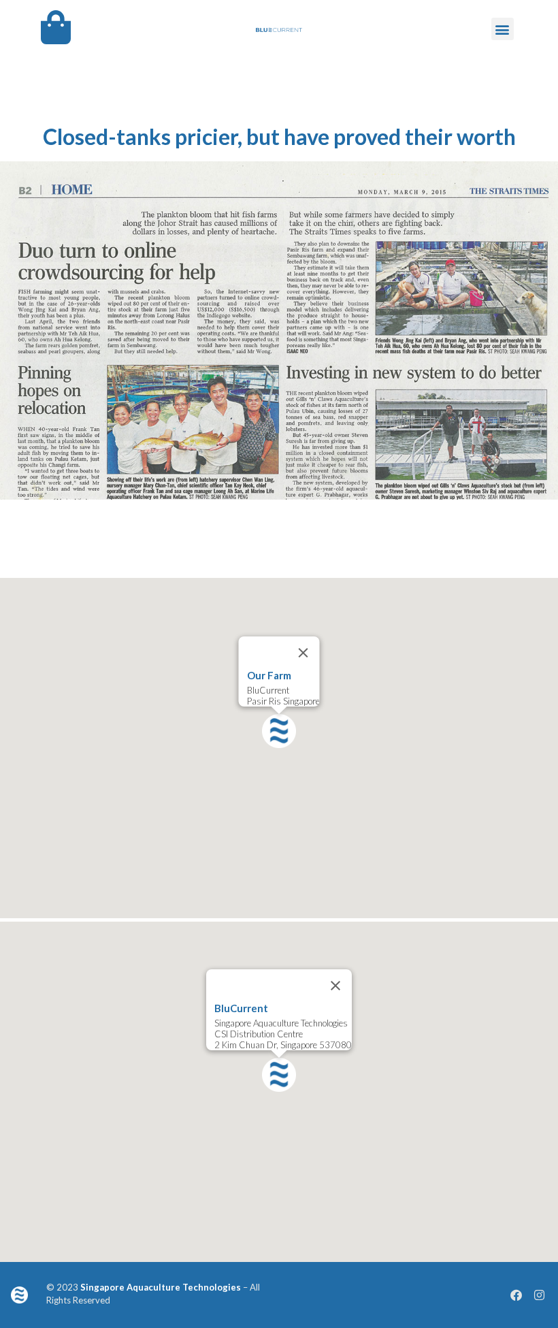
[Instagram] (539, 1294)
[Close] (303, 652)
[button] (502, 29)
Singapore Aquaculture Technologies (160, 1287)
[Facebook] (516, 1294)
